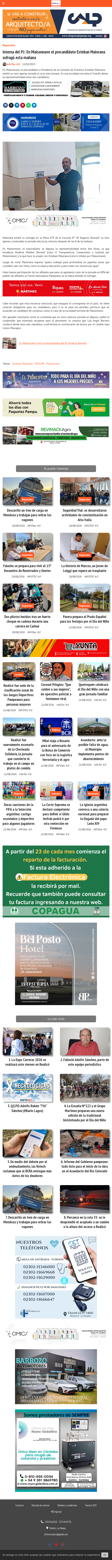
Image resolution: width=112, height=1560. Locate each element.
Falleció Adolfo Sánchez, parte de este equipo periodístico (86, 1062)
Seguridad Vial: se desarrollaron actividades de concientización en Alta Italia (84, 515)
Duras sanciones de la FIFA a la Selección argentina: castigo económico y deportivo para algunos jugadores (19, 814)
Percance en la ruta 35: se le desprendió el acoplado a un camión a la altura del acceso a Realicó (84, 1222)
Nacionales (93, 793)
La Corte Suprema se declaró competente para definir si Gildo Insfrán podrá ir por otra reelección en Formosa (56, 816)
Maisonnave (53, 363)
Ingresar (58, 1511)
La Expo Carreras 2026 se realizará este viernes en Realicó (27, 1062)
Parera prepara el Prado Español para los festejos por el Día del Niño (84, 619)
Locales (18, 674)
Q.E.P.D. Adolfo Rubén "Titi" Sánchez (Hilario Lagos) (29, 1108)
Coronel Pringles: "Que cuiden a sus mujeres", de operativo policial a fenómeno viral (56, 691)
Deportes (18, 793)
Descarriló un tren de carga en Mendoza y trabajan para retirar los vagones (27, 515)
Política (56, 729)
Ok (104, 1555)
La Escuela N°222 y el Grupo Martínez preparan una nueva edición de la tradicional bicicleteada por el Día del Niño (84, 1112)
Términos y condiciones (67, 1505)
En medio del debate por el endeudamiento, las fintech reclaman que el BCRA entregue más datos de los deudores (27, 1168)
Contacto (19, 1505)
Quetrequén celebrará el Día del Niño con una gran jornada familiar (93, 689)
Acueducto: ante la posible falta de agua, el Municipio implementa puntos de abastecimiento (93, 749)
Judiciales (56, 793)
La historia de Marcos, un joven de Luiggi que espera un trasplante (84, 568)
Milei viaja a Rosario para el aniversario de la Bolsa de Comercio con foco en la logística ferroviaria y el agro (56, 750)
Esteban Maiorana (22, 363)
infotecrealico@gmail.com (56, 1534)
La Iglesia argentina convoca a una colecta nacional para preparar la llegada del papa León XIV (93, 814)
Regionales (9, 45)
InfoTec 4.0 (13, 64)
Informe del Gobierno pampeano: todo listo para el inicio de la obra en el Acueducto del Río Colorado (84, 1166)
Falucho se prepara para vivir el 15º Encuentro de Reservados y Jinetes (27, 568)
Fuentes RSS (91, 1505)
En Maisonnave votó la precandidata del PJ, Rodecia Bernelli (53, 343)
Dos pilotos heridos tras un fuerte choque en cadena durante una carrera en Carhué (27, 621)
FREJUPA (39, 363)
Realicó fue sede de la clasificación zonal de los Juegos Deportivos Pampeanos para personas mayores (19, 695)
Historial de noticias (40, 1505)
